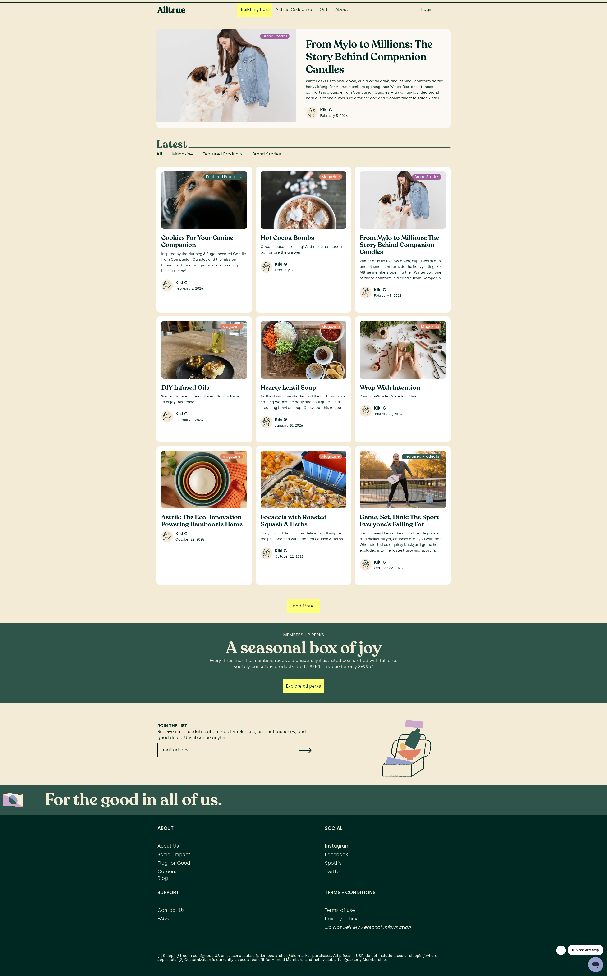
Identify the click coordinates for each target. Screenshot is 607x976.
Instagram (337, 846)
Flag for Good (173, 863)
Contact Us (171, 910)
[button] (305, 750)
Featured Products (222, 154)
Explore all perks (303, 686)
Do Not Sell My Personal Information (368, 927)
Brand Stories (266, 154)
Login (427, 9)
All (159, 154)
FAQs (163, 918)
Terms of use (340, 910)
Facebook (336, 854)
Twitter (333, 871)
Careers (166, 871)
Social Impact (173, 854)
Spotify (333, 863)
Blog (162, 878)
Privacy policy (341, 918)
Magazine (182, 154)
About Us (168, 846)
